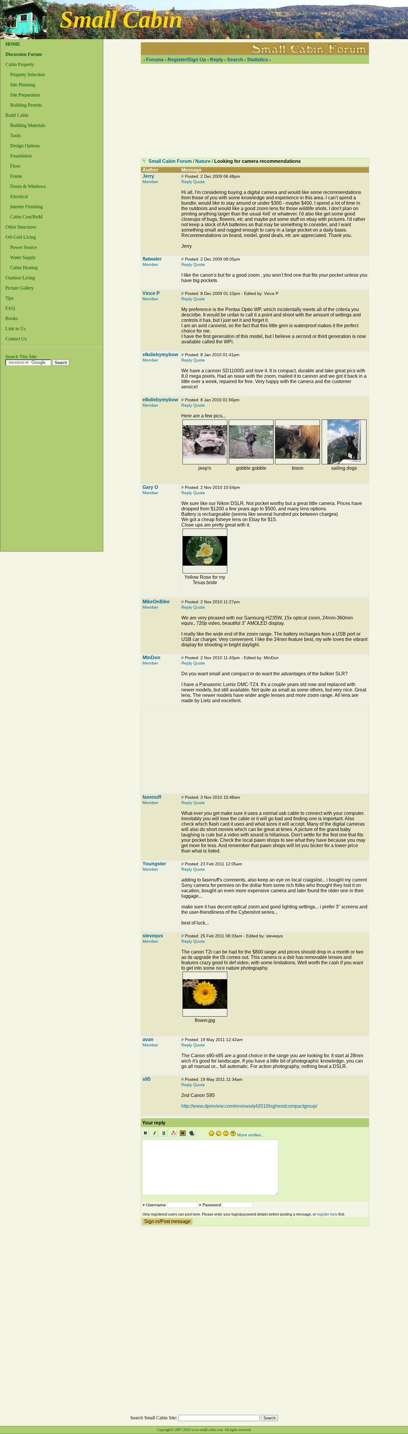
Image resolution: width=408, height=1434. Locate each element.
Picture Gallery (19, 287)
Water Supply (23, 257)
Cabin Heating (24, 267)
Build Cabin (16, 115)
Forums (155, 59)
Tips (9, 298)
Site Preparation (25, 94)
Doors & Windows (28, 186)
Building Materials (27, 125)
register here (327, 1214)
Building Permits (26, 105)
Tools (15, 135)
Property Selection (27, 74)
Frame (16, 176)
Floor (15, 166)
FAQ (10, 308)
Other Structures (20, 226)
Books (11, 318)
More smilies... (251, 1134)
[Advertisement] (24, 460)
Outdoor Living (20, 277)
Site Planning (22, 84)
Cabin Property (19, 64)
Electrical (19, 196)
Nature (203, 161)
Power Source (23, 247)
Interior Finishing (26, 206)
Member (150, 181)
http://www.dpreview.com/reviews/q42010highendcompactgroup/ (249, 1106)
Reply (216, 59)
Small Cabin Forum (170, 161)
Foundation (21, 155)
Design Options (25, 145)
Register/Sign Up (187, 59)
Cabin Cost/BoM (26, 216)
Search (235, 59)
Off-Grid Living (20, 237)
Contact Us (16, 338)
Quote (199, 181)
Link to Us (15, 328)
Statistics (257, 59)
